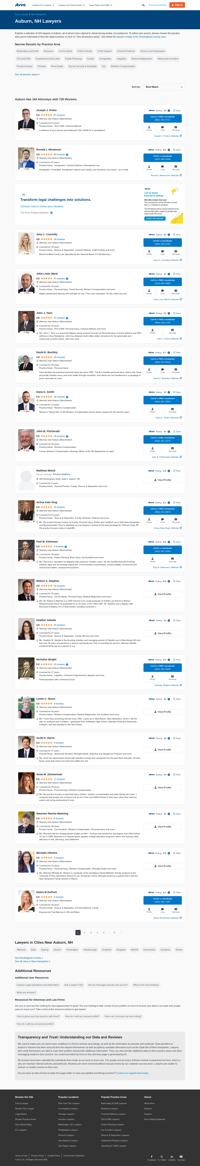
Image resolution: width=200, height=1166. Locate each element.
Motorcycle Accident (168, 58)
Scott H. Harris (45, 737)
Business (48, 51)
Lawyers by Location (41, 5)
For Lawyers (21, 1130)
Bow (33, 949)
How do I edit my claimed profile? (82, 1016)
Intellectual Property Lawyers (114, 1140)
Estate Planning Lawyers (112, 1124)
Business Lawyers (109, 1108)
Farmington (72, 949)
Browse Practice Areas (25, 1119)
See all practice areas (26, 74)
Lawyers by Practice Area (70, 5)
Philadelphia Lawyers (68, 1130)
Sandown (165, 949)
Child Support (104, 51)
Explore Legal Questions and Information (38, 985)
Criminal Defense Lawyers (113, 1114)
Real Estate (57, 66)
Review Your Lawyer (24, 1108)
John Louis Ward (47, 273)
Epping (44, 949)
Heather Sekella (46, 620)
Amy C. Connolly (46, 234)
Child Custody (84, 51)
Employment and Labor (48, 58)
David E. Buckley (47, 352)
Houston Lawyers (66, 1119)
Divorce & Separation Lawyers (115, 1135)
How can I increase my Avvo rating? (123, 1016)
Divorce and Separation (152, 51)
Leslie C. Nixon (45, 698)
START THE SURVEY (155, 219)
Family (90, 58)
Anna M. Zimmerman (49, 774)
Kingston (121, 949)
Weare (179, 949)
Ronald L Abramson (48, 149)
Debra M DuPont (46, 892)
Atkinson (21, 949)
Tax (104, 66)
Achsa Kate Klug (46, 502)
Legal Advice (21, 1114)
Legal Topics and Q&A (99, 5)
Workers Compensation (123, 66)
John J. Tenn (44, 313)
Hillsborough (90, 949)
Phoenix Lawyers (66, 1135)
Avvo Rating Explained (154, 1119)
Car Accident (65, 51)
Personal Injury (24, 66)
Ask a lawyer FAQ (73, 985)
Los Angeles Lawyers (68, 1108)
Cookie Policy (53, 1155)
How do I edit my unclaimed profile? (35, 1024)
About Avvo (149, 1103)
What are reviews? (26, 992)
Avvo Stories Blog (23, 1124)
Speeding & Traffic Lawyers (114, 1146)
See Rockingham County (28, 958)
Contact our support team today (132, 1073)
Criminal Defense (126, 51)
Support (148, 1114)
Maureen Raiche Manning (52, 813)
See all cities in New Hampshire (31, 961)
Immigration (105, 58)
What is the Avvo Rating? (146, 985)
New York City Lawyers (69, 1103)
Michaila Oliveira (46, 852)
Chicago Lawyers (66, 1114)
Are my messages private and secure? (108, 985)
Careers (148, 1108)
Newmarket (149, 949)
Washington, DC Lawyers (70, 1124)
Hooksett (106, 949)
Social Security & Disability (83, 66)
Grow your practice (157, 5)
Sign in (179, 5)
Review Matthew (61, 474)
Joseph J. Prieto (46, 110)
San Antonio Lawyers (68, 1140)
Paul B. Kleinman (47, 541)
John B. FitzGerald (48, 431)
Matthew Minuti (45, 470)
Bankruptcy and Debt (28, 51)
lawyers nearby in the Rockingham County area (141, 37)
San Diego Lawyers (67, 1146)
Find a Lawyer (21, 1103)
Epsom (57, 949)
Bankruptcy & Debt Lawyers (114, 1103)
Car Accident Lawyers (111, 1130)
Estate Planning (73, 58)
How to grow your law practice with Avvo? (38, 1016)
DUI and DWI (23, 58)
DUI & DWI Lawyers (110, 1119)
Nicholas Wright (46, 659)
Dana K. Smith (45, 391)
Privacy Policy (37, 1155)
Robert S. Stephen (47, 580)
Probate (42, 66)
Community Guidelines (74, 1155)
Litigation (121, 58)
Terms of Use (21, 1155)
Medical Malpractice (141, 58)
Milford (134, 949)
